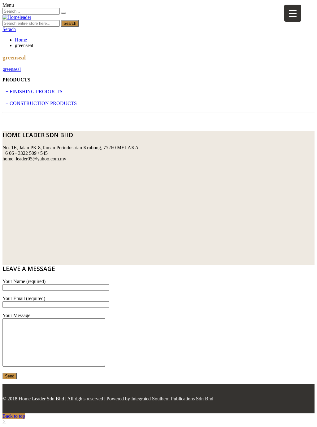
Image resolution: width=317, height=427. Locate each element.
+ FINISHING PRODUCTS (34, 91)
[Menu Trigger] (292, 13)
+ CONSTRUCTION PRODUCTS (41, 103)
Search (69, 23)
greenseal (11, 69)
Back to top (13, 416)
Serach (9, 29)
